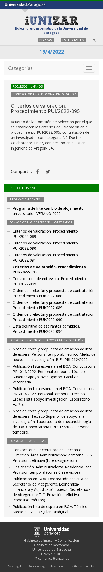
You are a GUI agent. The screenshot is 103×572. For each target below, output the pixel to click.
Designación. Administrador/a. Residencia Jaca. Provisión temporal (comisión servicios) (52, 469)
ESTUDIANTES (73, 40)
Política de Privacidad (83, 566)
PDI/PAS (45, 40)
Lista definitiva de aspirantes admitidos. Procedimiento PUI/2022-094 (46, 329)
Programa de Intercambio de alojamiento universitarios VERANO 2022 (48, 211)
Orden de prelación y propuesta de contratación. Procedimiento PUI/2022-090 (54, 317)
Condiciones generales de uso (46, 566)
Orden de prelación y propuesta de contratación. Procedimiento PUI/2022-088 (54, 293)
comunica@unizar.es (53, 558)
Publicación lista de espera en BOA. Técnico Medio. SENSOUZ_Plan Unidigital (50, 509)
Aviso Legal (14, 566)
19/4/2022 (51, 51)
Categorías (20, 68)
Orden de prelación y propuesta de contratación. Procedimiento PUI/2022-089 (54, 305)
